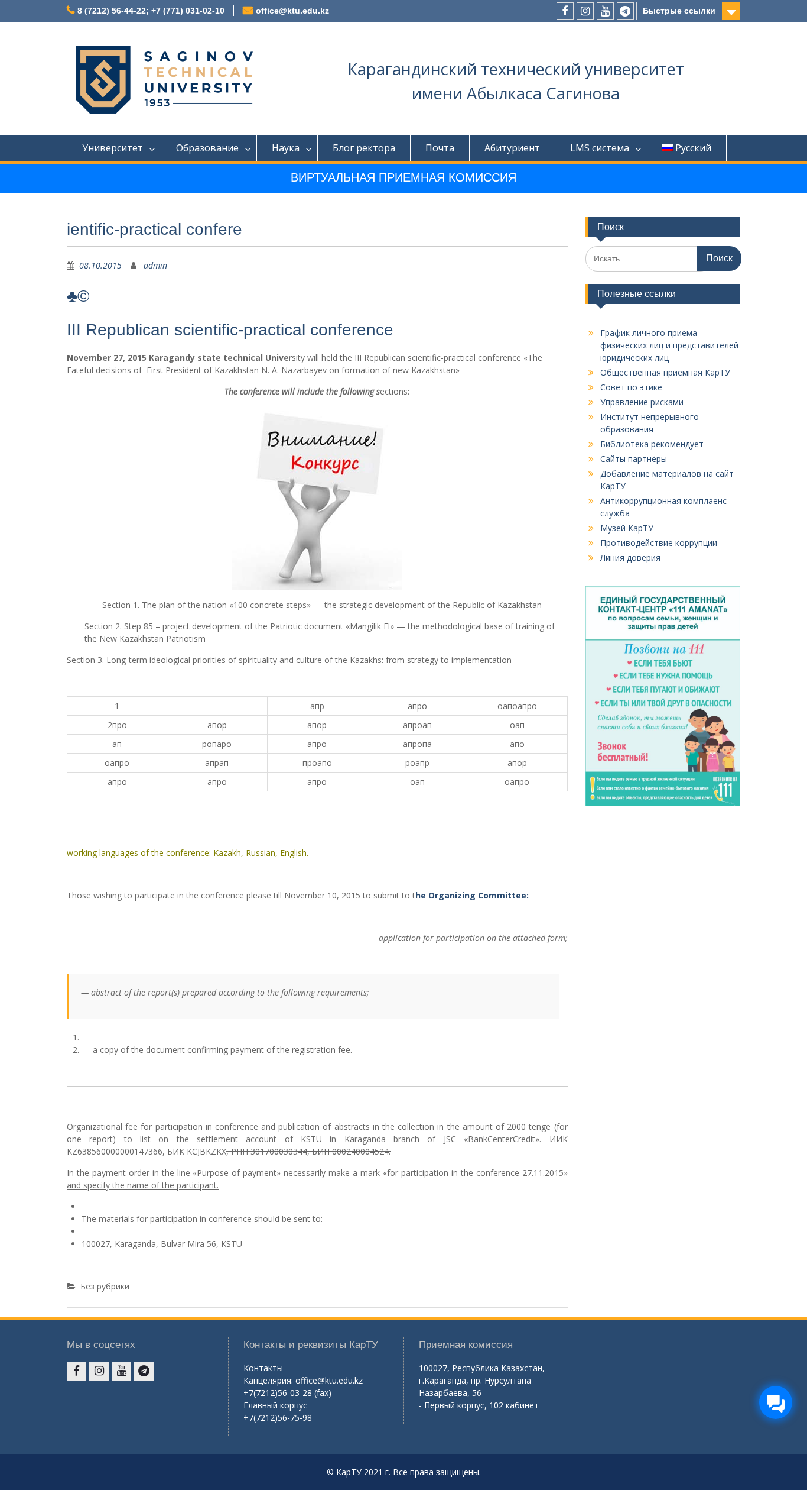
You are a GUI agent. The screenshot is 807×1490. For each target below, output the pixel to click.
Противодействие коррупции (658, 542)
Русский (693, 147)
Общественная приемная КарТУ (665, 372)
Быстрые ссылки (679, 10)
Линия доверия (630, 557)
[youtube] (605, 11)
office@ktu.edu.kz (292, 10)
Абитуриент (512, 147)
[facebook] (565, 11)
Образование (207, 147)
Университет (112, 147)
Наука (286, 147)
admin (155, 265)
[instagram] (585, 11)
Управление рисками (642, 402)
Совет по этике (631, 387)
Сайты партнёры (633, 458)
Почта (439, 147)
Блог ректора (364, 147)
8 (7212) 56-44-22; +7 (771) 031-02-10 (150, 10)
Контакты (263, 1367)
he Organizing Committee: (472, 895)
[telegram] (625, 11)
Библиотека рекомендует (652, 444)
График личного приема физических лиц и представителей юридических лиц (669, 345)
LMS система (599, 147)
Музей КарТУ (626, 528)
